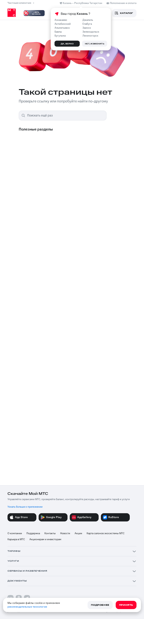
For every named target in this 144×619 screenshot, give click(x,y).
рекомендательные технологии (27, 607)
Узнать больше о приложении (25, 507)
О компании (15, 533)
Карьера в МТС (16, 539)
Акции (78, 533)
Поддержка (33, 533)
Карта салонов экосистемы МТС (105, 533)
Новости (65, 533)
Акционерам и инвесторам (45, 539)
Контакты (50, 533)
